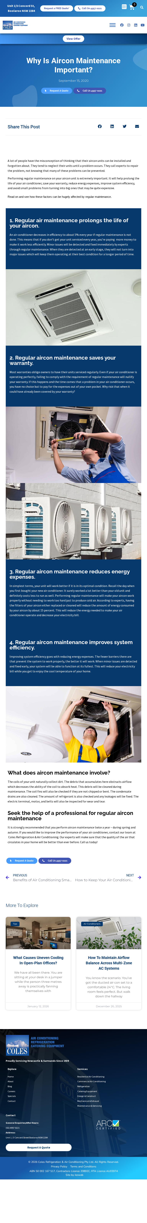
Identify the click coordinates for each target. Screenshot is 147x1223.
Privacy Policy (59, 1166)
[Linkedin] (135, 25)
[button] (142, 7)
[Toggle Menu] (112, 25)
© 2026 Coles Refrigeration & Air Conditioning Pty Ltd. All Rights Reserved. (73, 1162)
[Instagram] (128, 25)
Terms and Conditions (83, 1166)
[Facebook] (121, 25)
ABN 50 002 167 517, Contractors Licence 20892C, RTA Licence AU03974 (73, 1171)
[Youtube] (142, 25)
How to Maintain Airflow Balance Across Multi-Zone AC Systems (109, 963)
